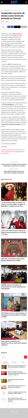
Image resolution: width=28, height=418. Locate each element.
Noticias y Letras (7, 10)
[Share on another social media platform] (24, 27)
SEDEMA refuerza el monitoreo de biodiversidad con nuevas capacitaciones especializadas (13, 287)
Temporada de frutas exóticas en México (16, 380)
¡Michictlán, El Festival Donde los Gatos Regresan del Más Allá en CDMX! (13, 259)
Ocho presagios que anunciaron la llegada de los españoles (16, 386)
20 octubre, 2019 (14, 21)
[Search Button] (26, 2)
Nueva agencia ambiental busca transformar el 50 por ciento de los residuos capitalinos (14, 343)
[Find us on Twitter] (16, 411)
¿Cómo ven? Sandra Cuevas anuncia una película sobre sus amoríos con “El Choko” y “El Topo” (14, 232)
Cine (3, 199)
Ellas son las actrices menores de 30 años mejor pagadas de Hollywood (17, 366)
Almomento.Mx (5, 153)
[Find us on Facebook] (12, 411)
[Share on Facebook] (10, 27)
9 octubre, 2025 (5, 290)
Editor (7, 21)
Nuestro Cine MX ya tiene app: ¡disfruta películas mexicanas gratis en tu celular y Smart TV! (17, 373)
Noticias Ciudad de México (17, 10)
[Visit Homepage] (14, 2)
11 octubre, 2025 (5, 262)
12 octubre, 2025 (5, 208)
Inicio (2, 10)
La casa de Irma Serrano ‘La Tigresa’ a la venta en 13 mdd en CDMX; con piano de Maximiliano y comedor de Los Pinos (13, 204)
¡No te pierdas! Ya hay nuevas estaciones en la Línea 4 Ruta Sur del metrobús (17, 399)
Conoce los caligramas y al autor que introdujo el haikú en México (17, 392)
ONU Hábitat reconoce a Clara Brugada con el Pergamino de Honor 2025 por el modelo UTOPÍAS (14, 315)
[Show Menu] (1, 2)
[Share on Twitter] (17, 27)
